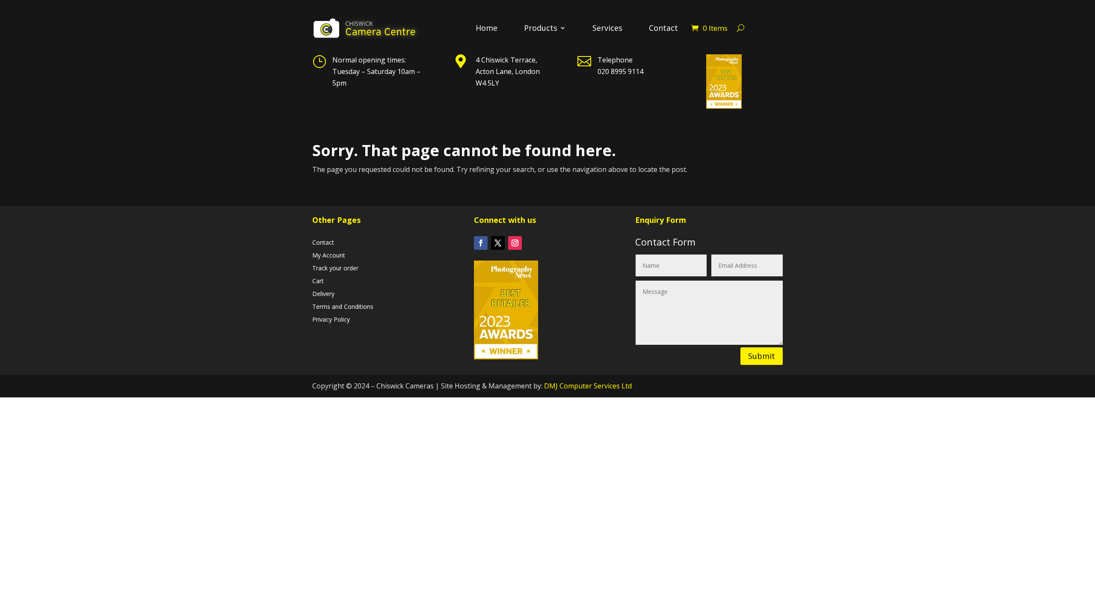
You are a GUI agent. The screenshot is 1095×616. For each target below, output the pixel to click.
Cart (318, 281)
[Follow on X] (498, 243)
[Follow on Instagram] (515, 243)
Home (486, 29)
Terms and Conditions (342, 307)
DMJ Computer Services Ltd (588, 386)
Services (607, 29)
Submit (761, 356)
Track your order (335, 268)
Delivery (323, 294)
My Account (328, 255)
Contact (663, 29)
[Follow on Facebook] (481, 243)
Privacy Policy (331, 320)
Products (540, 29)
